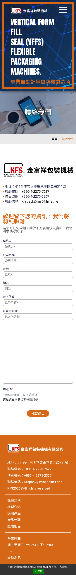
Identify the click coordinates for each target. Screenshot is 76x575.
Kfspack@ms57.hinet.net (40, 201)
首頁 (54, 139)
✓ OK (38, 571)
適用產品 (14, 513)
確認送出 (38, 413)
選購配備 (14, 526)
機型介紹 (14, 507)
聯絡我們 (67, 139)
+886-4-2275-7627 (35, 191)
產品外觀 (14, 520)
